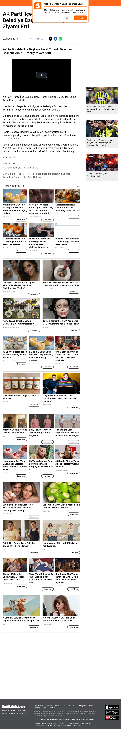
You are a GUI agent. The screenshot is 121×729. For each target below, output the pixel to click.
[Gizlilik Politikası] (53, 724)
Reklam (13, 713)
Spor (74, 706)
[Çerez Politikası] (85, 724)
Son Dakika (38, 706)
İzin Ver (80, 18)
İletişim (19, 713)
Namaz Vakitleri (49, 708)
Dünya (57, 706)
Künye (24, 713)
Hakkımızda (6, 713)
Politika (37, 708)
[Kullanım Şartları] (40, 724)
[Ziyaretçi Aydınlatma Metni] (63, 725)
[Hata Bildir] (78, 725)
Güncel (49, 706)
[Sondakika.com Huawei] (112, 718)
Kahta (16, 96)
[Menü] (4, 3)
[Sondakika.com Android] (112, 712)
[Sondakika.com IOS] (112, 707)
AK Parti (7, 96)
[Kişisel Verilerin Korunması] (43, 725)
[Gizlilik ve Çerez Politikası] (69, 724)
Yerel (91, 706)
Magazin (82, 706)
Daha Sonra (65, 18)
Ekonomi (66, 706)
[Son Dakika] (14, 706)
